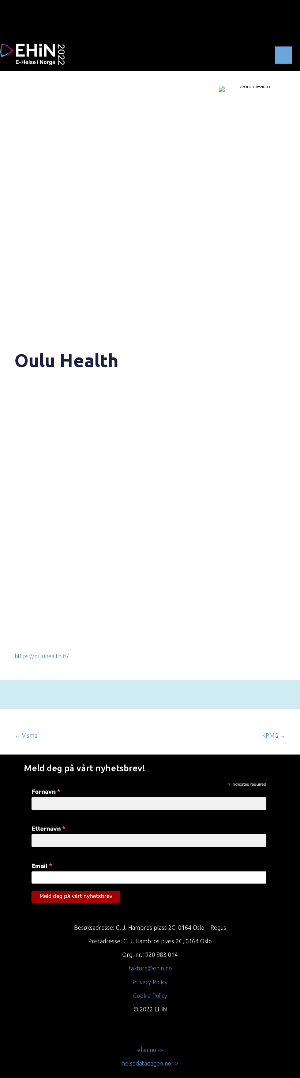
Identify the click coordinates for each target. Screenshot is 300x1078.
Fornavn (46, 792)
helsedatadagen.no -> (150, 1063)
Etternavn (48, 829)
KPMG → (273, 735)
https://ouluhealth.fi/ (42, 656)
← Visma (26, 735)
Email (42, 866)
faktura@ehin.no (150, 968)
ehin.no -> (150, 1050)
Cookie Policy (150, 995)
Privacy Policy (150, 982)
